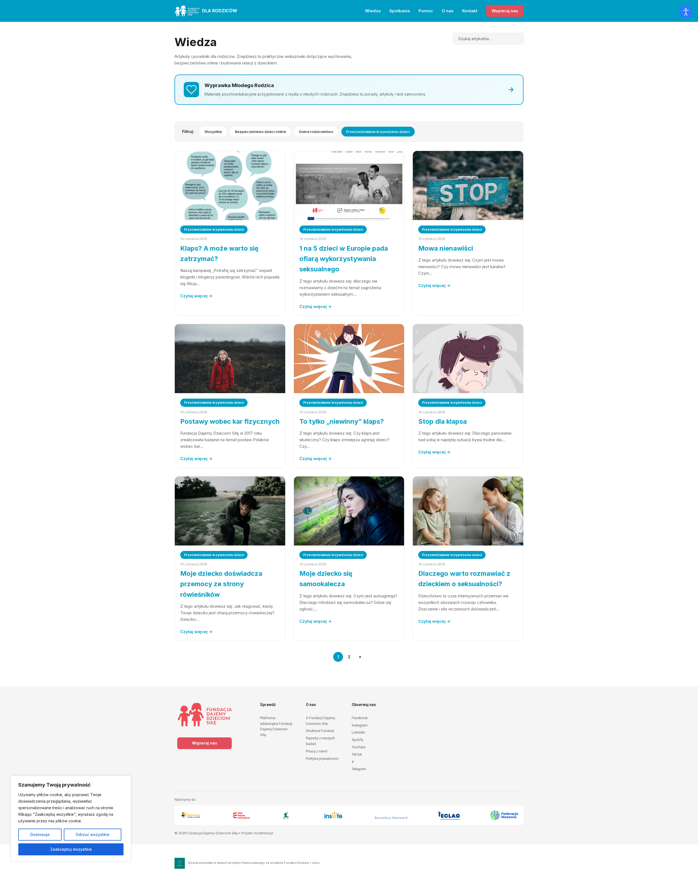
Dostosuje (40, 834)
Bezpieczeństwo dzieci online (260, 131)
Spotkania (399, 10)
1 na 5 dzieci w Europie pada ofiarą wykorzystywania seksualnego (343, 258)
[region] (71, 818)
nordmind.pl (263, 833)
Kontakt (469, 10)
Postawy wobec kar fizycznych (229, 421)
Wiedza (373, 10)
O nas (447, 10)
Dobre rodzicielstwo (316, 131)
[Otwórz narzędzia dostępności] (686, 12)
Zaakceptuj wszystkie (71, 849)
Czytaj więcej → (196, 295)
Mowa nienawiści (445, 248)
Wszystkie (213, 131)
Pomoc (426, 10)
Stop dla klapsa (442, 421)
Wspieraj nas (505, 10)
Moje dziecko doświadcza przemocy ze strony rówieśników (221, 584)
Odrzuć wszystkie (92, 834)
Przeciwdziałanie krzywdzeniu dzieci (378, 131)
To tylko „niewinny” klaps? (341, 421)
